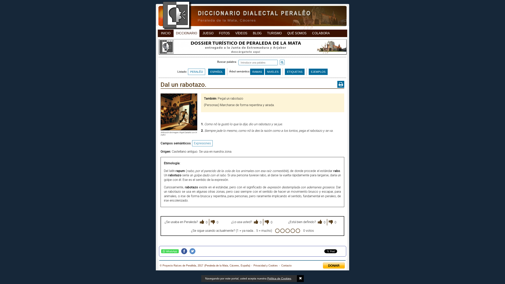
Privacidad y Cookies (265, 265)
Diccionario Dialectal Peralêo (249, 16)
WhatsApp (171, 251)
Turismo (274, 33)
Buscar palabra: (227, 61)
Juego (208, 33)
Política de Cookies (279, 278)
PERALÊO (196, 71)
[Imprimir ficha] (340, 84)
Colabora (321, 33)
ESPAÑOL (216, 71)
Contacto (286, 265)
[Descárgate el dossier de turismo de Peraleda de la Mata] (252, 48)
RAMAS (257, 71)
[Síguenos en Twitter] (193, 251)
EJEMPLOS (318, 71)
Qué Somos (297, 33)
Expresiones (202, 143)
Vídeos (241, 33)
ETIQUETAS (294, 71)
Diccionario (186, 33)
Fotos (224, 33)
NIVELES (273, 71)
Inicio (165, 33)
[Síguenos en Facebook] (185, 251)
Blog (257, 33)
